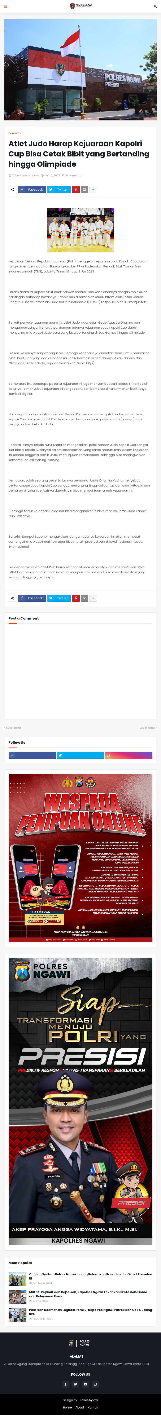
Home (67, 1408)
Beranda (15, 133)
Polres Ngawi (89, 1400)
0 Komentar (74, 175)
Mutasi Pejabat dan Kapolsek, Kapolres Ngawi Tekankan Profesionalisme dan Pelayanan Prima (88, 1294)
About (79, 1408)
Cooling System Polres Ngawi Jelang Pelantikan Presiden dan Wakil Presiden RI (90, 1276)
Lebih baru (13, 728)
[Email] (84, 189)
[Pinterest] (76, 189)
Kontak (93, 1408)
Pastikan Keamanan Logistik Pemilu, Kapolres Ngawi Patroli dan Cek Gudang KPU (90, 1312)
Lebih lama (147, 728)
